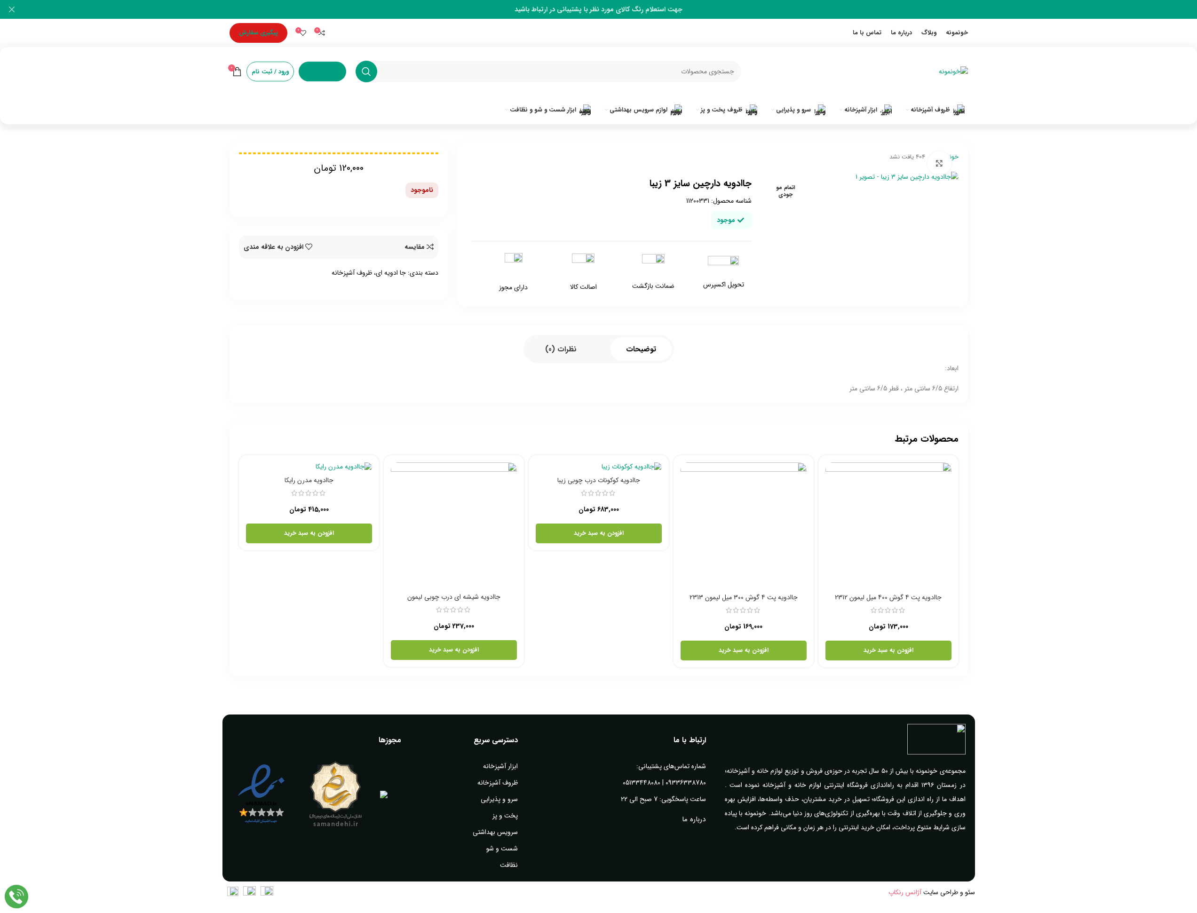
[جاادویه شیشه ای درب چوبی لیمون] (454, 525)
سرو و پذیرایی (499, 799)
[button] (888, 650)
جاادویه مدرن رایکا (309, 480)
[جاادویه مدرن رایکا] (309, 467)
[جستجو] (366, 71)
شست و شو (502, 848)
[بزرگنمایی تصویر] (939, 163)
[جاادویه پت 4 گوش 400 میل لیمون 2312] (888, 525)
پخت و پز (505, 815)
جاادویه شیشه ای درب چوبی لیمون (453, 597)
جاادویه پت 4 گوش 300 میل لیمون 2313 (744, 597)
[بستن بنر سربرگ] (12, 9)
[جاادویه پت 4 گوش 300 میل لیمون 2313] (744, 525)
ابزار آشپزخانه (500, 766)
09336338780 (686, 783)
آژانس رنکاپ (904, 892)
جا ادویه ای (391, 273)
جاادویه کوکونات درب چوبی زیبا (598, 480)
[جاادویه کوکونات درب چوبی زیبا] (599, 467)
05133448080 (641, 783)
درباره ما (694, 819)
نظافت (509, 865)
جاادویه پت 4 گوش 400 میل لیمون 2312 (888, 597)
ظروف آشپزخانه (352, 273)
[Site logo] (953, 71)
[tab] (641, 349)
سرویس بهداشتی (495, 832)
